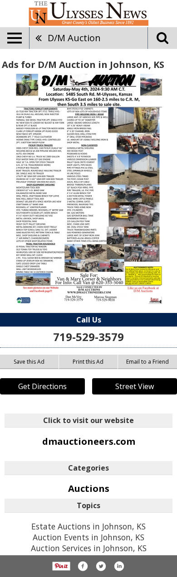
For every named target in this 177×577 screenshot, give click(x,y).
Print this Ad (88, 361)
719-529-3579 (88, 336)
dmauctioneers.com (88, 441)
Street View (134, 386)
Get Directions (42, 386)
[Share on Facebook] (82, 566)
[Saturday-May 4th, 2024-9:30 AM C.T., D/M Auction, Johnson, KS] (88, 189)
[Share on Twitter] (101, 566)
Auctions (88, 488)
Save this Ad (29, 361)
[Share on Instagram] (119, 566)
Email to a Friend (147, 361)
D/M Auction (74, 38)
